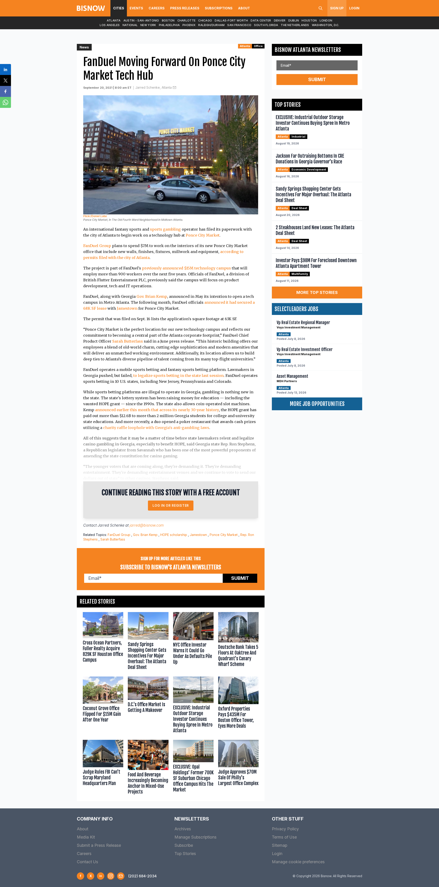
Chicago (205, 20)
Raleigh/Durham (211, 25)
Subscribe (183, 845)
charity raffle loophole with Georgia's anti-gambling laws (156, 427)
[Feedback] (120, 876)
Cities (118, 8)
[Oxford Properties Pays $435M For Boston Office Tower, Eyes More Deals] (238, 706)
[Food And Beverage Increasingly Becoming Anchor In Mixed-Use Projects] (148, 768)
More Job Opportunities (317, 403)
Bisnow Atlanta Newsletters (308, 49)
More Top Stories (317, 292)
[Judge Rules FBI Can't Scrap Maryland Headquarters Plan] (103, 768)
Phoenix (188, 25)
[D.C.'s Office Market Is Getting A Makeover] (148, 706)
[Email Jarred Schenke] (174, 87)
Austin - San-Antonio (141, 20)
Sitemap (279, 845)
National (130, 25)
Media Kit (86, 837)
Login (354, 8)
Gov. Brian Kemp (152, 296)
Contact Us (87, 861)
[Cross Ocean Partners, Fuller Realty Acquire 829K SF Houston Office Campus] (103, 642)
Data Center (261, 20)
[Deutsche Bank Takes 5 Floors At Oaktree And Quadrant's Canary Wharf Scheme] (238, 642)
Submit (240, 578)
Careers (157, 8)
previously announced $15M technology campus (186, 268)
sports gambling (165, 229)
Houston (309, 20)
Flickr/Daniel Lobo (95, 216)
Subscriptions (219, 8)
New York (148, 25)
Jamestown (127, 308)
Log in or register (171, 505)
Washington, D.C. (325, 25)
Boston (168, 20)
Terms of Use (284, 837)
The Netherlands (295, 25)
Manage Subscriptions (195, 837)
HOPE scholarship (173, 535)
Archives (182, 828)
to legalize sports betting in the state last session (178, 375)
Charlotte (186, 20)
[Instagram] (110, 876)
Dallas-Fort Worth (231, 20)
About (244, 8)
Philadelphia (169, 25)
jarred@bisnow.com (147, 525)
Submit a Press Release (99, 845)
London (326, 20)
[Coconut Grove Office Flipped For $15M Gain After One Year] (103, 706)
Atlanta (114, 20)
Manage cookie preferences (298, 861)
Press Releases (184, 8)
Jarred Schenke (111, 525)
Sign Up (337, 8)
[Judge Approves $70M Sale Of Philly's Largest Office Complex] (238, 768)
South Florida (266, 25)
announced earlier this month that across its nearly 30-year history (157, 410)
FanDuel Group (97, 245)
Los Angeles (110, 25)
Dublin (293, 20)
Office (258, 46)
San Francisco (239, 25)
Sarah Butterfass (127, 341)
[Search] (320, 8)
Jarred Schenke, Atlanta (153, 87)
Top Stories (185, 853)
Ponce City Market (203, 235)
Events (136, 8)
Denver (280, 20)
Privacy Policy (285, 828)
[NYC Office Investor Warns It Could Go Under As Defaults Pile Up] (193, 642)
